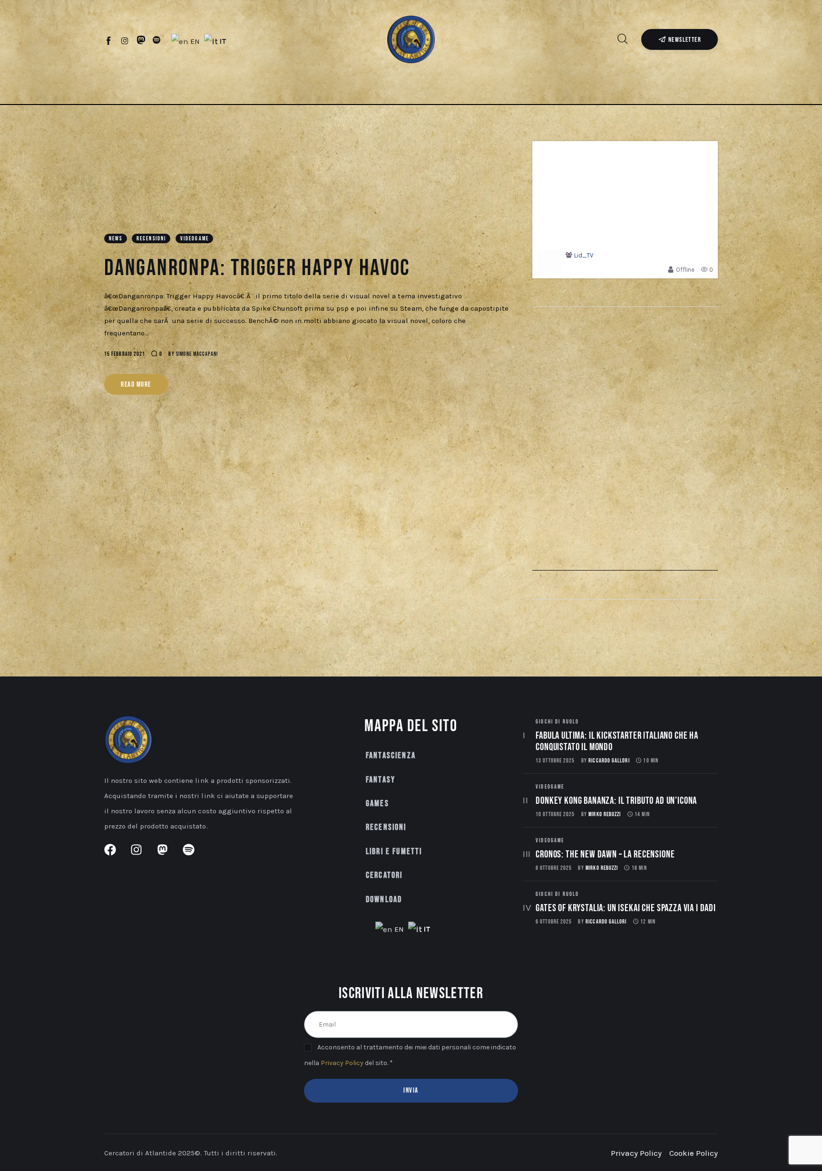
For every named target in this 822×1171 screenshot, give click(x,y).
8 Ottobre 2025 (554, 868)
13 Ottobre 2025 (555, 760)
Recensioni (151, 238)
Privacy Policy (342, 1063)
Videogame (194, 238)
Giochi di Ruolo (557, 721)
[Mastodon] (141, 40)
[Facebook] (109, 40)
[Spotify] (157, 40)
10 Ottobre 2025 (555, 814)
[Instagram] (125, 40)
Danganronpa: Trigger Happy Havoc (257, 268)
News (116, 238)
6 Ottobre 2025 (554, 921)
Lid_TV (583, 255)
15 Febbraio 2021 (124, 354)
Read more (136, 384)
